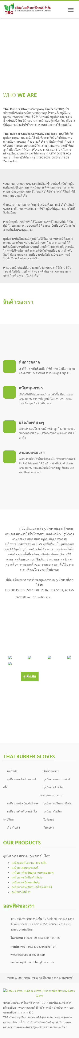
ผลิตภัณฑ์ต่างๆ (31, 422)
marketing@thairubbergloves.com (32, 962)
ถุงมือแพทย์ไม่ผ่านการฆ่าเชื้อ (29, 863)
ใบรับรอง (48, 819)
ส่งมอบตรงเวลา (32, 452)
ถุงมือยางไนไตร (52, 811)
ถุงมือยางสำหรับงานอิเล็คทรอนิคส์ (32, 887)
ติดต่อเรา (48, 827)
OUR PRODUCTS (22, 842)
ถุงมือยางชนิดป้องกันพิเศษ (22, 803)
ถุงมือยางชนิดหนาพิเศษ (57, 803)
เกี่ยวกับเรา (13, 827)
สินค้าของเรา (51, 771)
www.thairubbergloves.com (28, 955)
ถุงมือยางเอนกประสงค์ (56, 779)
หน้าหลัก (12, 771)
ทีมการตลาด (29, 362)
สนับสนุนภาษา (31, 387)
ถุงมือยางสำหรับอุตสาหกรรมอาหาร (33, 872)
